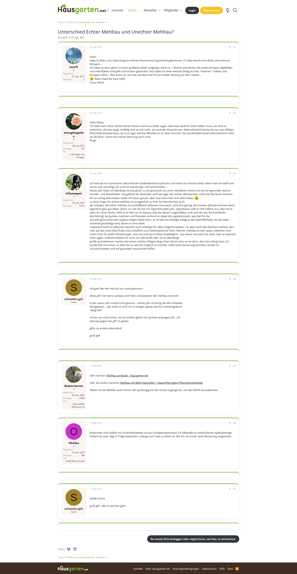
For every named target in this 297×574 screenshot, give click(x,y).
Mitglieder (171, 10)
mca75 (64, 37)
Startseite (116, 10)
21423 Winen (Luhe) (75, 461)
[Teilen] (230, 47)
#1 (234, 47)
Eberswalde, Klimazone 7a (78, 405)
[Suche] (235, 10)
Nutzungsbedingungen (186, 568)
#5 (234, 365)
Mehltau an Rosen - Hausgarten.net (127, 375)
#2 (234, 112)
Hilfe (222, 568)
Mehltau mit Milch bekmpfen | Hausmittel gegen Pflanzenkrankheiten (161, 382)
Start (230, 568)
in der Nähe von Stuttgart (77, 156)
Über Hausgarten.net (157, 568)
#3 (234, 173)
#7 (234, 488)
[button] (139, 10)
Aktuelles (150, 10)
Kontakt (138, 568)
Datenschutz (209, 568)
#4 (234, 278)
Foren (132, 10)
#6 (234, 422)
